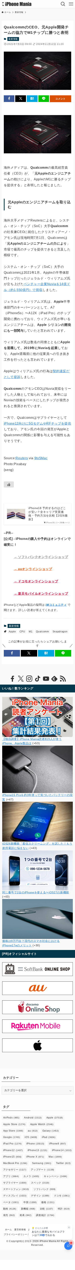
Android (33, 1117)
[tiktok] (37, 678)
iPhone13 (37, 1150)
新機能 (28, 1208)
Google (11, 1137)
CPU (22, 631)
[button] (9, 98)
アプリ (11, 1176)
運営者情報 (20, 1229)
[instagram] (29, 678)
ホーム (8, 1229)
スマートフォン (16, 1189)
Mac (55, 1156)
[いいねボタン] (9, 484)
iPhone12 (13, 1150)
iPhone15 (12, 1156)
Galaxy (50, 1130)
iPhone (35, 1143)
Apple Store (14, 1124)
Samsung (41, 1163)
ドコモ (62, 1195)
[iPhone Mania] (17, 4)
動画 (9, 1208)
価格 (47, 1202)
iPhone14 (62, 1150)
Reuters (22, 458)
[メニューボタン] (71, 4)
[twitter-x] (20, 678)
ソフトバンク (45, 1189)
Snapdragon (60, 631)
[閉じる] (69, 1227)
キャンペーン (55, 1176)
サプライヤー (15, 1182)
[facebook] (12, 678)
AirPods (11, 1117)
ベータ (11, 1202)
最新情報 (13, 39)
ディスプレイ (15, 1195)
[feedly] (54, 678)
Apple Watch (42, 1124)
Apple (12, 631)
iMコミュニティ (56, 604)
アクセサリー (14, 1169)
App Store (13, 1130)
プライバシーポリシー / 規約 (19, 1234)
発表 (25, 1215)
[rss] (62, 678)
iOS (31, 1137)
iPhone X (35, 1156)
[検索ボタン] (63, 4)
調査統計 (45, 1215)
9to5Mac (41, 458)
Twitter (63, 1163)
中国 (30, 1202)
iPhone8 (57, 1143)
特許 (64, 1208)
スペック (40, 1182)
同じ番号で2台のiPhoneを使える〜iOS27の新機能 (35, 892)
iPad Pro (12, 1143)
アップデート (42, 1169)
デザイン (40, 1195)
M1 (30, 631)
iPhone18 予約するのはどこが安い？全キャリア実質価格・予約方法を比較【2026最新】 (48, 514)
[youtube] (46, 678)
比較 (46, 1208)
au (33, 1130)
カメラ (31, 1176)
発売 (9, 1215)
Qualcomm (42, 631)
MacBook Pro (15, 1163)
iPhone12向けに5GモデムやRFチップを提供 (37, 423)
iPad (48, 1137)
